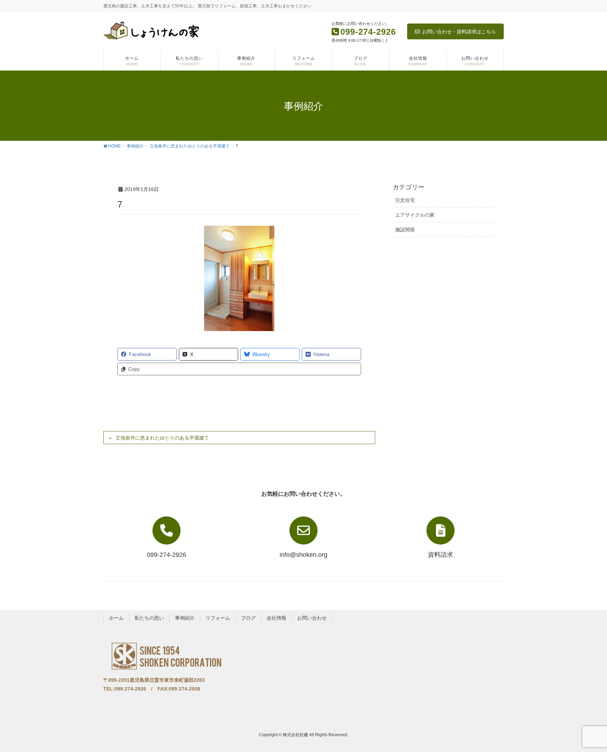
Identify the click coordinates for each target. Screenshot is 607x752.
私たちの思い (149, 618)
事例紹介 (185, 618)
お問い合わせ (312, 618)
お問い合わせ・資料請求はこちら (459, 31)
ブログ (248, 618)
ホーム (116, 618)
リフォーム (217, 618)
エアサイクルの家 (415, 215)
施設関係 (405, 229)
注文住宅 (405, 200)
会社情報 (276, 618)
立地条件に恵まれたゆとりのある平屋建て (162, 438)
